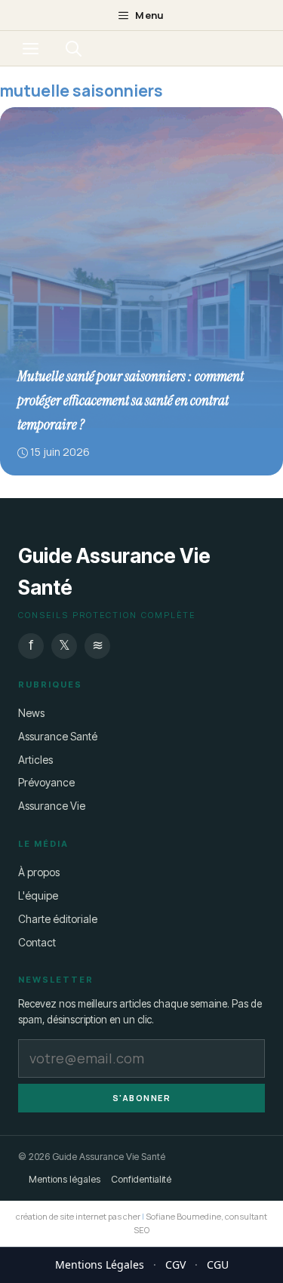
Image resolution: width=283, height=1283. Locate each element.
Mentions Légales (99, 1264)
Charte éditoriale (57, 918)
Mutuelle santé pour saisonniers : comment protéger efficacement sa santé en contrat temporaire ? (130, 400)
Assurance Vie (51, 805)
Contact (37, 941)
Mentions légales (64, 1179)
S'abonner (141, 1097)
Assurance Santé (57, 735)
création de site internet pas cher (78, 1216)
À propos (39, 872)
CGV (175, 1264)
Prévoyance (46, 782)
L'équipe (38, 894)
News (31, 712)
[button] (73, 48)
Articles (35, 758)
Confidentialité (141, 1179)
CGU (218, 1264)
